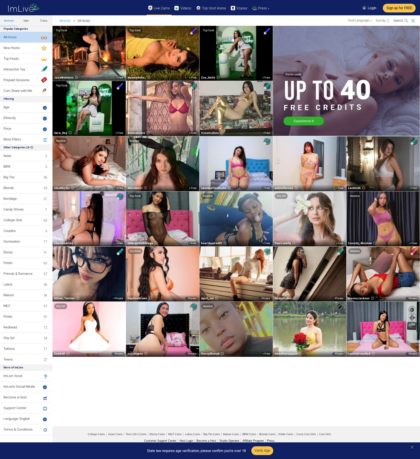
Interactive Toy (14, 69)
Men (26, 20)
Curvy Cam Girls (306, 434)
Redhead (10, 327)
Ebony (8, 252)
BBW (7, 166)
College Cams (96, 434)
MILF (7, 306)
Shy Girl (9, 338)
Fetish (8, 263)
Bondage (10, 199)
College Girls (13, 220)
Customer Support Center (160, 440)
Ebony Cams (157, 434)
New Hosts (12, 48)
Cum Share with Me (18, 91)
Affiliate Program (253, 440)
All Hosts (10, 37)
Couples (10, 231)
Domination (12, 242)
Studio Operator (229, 440)
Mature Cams (231, 434)
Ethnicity (10, 118)
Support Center (15, 408)
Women (9, 20)
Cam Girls (325, 434)
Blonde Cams (267, 434)
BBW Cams (249, 434)
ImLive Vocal (13, 376)
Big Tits (9, 177)
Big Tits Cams (211, 434)
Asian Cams (115, 434)
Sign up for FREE (399, 8)
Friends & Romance (18, 274)
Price (7, 129)
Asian (7, 156)
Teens (8, 359)
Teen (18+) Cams (136, 434)
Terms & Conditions (18, 429)
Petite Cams (286, 434)
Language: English (17, 419)
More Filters (12, 139)
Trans (43, 20)
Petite (8, 317)
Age (6, 107)
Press (271, 440)
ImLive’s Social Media (19, 387)
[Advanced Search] (415, 20)
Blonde (9, 188)
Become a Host (15, 397)
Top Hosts (11, 59)
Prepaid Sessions (17, 80)
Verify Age (262, 450)
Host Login (186, 440)
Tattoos (9, 349)
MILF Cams (175, 434)
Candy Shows (14, 209)
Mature (9, 295)
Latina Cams (192, 434)
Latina (8, 284)
